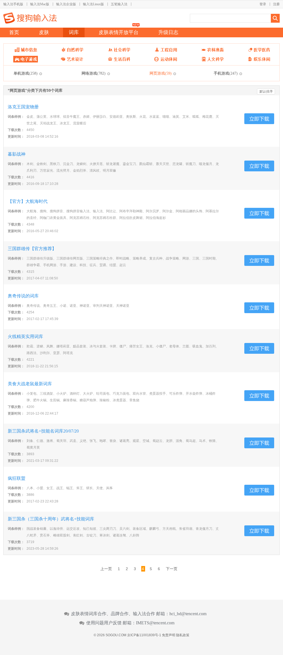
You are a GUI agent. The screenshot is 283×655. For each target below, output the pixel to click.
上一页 (106, 569)
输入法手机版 (13, 4)
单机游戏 (26, 73)
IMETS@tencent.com (155, 622)
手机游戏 (226, 73)
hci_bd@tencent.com (187, 613)
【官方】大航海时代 (28, 201)
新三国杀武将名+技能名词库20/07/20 (43, 431)
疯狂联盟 (16, 478)
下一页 (171, 569)
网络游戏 (94, 73)
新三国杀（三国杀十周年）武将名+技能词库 (51, 519)
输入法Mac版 (39, 4)
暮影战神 (16, 154)
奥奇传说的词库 (23, 296)
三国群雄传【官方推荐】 (32, 248)
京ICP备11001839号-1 (144, 635)
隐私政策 (182, 635)
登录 (263, 4)
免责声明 (168, 635)
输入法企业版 (66, 4)
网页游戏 (161, 73)
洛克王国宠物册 (23, 106)
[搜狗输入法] (30, 17)
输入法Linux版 (93, 4)
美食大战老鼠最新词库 (30, 383)
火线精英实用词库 (25, 336)
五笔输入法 (119, 4)
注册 (276, 4)
